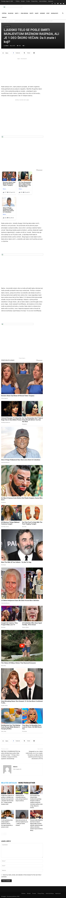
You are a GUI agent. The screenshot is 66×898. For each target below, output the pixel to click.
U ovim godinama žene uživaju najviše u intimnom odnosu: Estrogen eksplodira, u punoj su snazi (7, 823)
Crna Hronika (24, 13)
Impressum (50, 1)
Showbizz (42, 13)
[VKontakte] (60, 3)
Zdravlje (4, 17)
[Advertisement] (22, 72)
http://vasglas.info (17, 769)
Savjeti (36, 13)
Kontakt (23, 1)
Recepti (31, 13)
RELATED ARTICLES (9, 783)
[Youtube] (63, 3)
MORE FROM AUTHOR (26, 783)
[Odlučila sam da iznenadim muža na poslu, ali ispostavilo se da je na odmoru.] (22, 789)
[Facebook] (52, 3)
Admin (6, 45)
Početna (17, 1)
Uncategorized (9, 21)
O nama (28, 1)
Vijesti (16, 13)
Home (2, 21)
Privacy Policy (34, 1)
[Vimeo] (58, 3)
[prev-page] (2, 834)
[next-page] (5, 834)
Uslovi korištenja (42, 1)
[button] (63, 13)
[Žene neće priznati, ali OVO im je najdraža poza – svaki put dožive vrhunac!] (22, 814)
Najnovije (10, 13)
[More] (34, 53)
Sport (47, 13)
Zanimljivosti (54, 13)
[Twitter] (55, 3)
